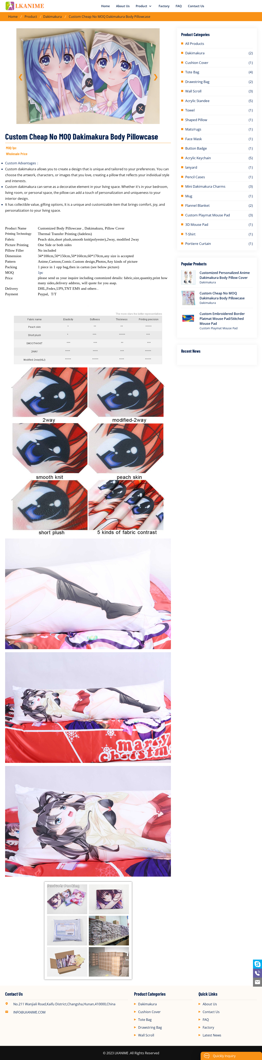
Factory (164, 6)
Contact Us (196, 6)
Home (105, 6)
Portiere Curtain (198, 243)
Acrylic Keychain (198, 158)
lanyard (191, 167)
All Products (194, 43)
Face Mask (193, 138)
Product (142, 6)
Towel (190, 110)
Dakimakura (52, 16)
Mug (188, 196)
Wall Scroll (193, 91)
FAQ (179, 6)
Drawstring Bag (197, 81)
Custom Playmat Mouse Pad (207, 215)
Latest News (212, 1035)
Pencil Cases (195, 177)
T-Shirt (190, 234)
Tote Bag (192, 72)
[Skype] (257, 964)
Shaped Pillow (196, 119)
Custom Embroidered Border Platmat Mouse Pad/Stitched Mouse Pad (222, 318)
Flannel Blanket (197, 205)
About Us (123, 6)
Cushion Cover (196, 62)
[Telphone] (257, 973)
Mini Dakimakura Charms (205, 186)
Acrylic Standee (197, 100)
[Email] (257, 982)
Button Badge (196, 148)
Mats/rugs (193, 129)
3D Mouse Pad (196, 224)
